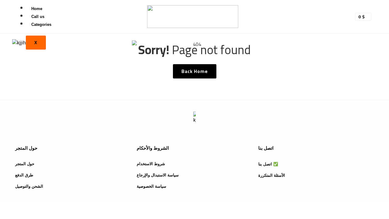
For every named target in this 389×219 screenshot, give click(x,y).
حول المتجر (24, 164)
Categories (41, 24)
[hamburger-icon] (122, 12)
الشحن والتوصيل (29, 186)
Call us (37, 16)
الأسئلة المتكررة (271, 175)
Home (36, 8)
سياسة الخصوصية (151, 186)
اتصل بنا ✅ (268, 164)
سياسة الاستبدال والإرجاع (158, 175)
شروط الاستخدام (151, 164)
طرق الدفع (24, 175)
